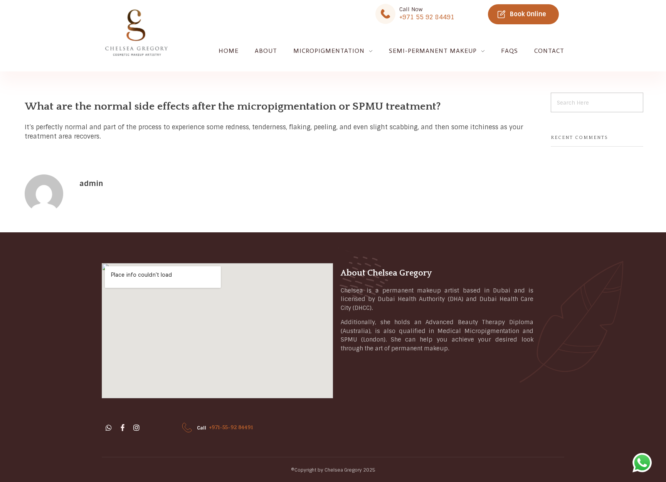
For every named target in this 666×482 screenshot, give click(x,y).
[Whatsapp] (109, 428)
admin (91, 183)
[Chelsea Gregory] (136, 33)
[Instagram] (136, 428)
